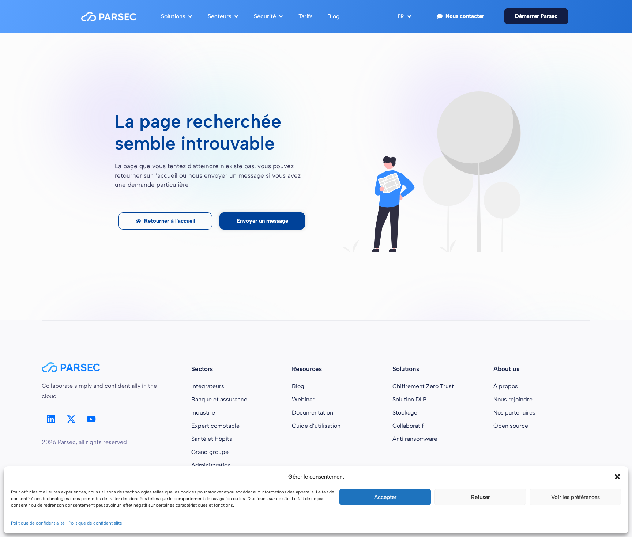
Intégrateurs (207, 386)
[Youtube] (91, 419)
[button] (617, 476)
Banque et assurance (219, 399)
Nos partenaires (514, 412)
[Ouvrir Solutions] (190, 16)
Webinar (303, 399)
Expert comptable (215, 425)
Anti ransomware (414, 438)
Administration (211, 465)
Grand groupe (210, 452)
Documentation (312, 412)
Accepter (385, 497)
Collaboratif (408, 425)
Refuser (480, 497)
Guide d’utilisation (316, 425)
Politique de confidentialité (38, 523)
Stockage (404, 412)
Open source (510, 425)
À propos (505, 386)
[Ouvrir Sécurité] (281, 16)
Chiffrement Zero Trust (423, 386)
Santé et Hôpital (212, 438)
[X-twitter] (71, 419)
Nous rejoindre (513, 399)
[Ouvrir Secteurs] (236, 16)
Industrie (203, 412)
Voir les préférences (575, 497)
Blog (298, 386)
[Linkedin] (51, 419)
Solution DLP (409, 399)
